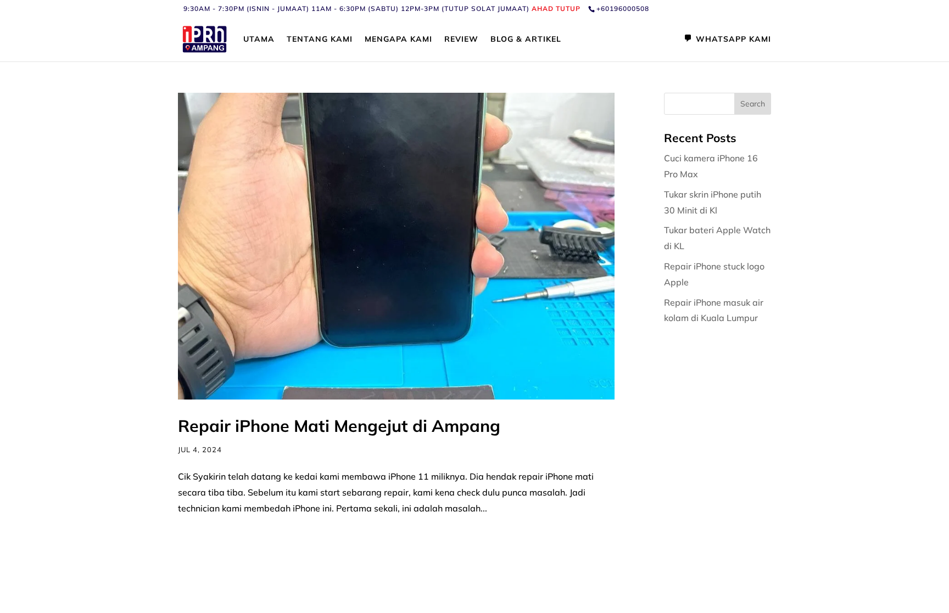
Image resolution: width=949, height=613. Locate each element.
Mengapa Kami (398, 39)
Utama (259, 39)
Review (461, 39)
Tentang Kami (320, 39)
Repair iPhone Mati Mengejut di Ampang (339, 425)
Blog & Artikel (525, 39)
